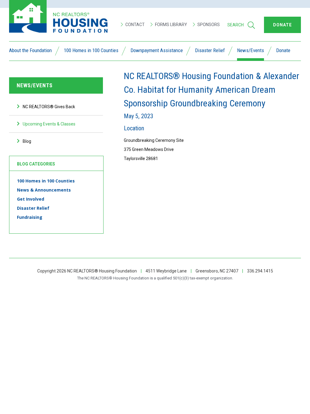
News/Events (250, 50)
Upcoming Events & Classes (49, 124)
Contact (134, 24)
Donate (283, 50)
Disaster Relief (210, 50)
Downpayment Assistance (156, 50)
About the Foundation (30, 50)
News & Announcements (44, 190)
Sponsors (208, 24)
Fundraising (29, 217)
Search (235, 24)
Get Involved (30, 199)
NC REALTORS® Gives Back (49, 106)
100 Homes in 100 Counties (91, 50)
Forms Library (170, 24)
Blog (27, 141)
